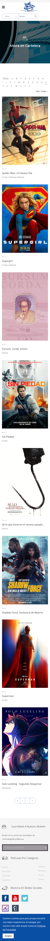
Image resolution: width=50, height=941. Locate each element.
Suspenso (6, 880)
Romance (42, 870)
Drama (5, 353)
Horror (5, 528)
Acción (5, 177)
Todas (6, 78)
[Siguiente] (27, 801)
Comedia (6, 875)
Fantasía (12, 177)
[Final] (33, 801)
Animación (6, 788)
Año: (38, 91)
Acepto (8, 936)
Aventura (20, 177)
